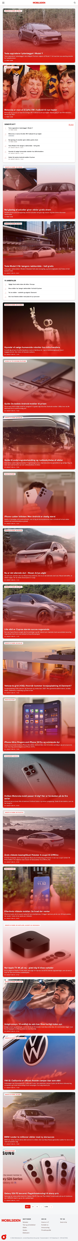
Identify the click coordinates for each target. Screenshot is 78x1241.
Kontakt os (44, 1225)
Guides (25, 1230)
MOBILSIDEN (39, 3)
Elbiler (25, 1227)
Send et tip (63, 1222)
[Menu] (3, 3)
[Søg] (74, 3)
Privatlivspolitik (46, 1230)
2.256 (46, 1206)
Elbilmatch (26, 1233)
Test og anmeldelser (29, 1225)
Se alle (71, 124)
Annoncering (45, 1227)
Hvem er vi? (45, 1222)
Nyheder (25, 1222)
